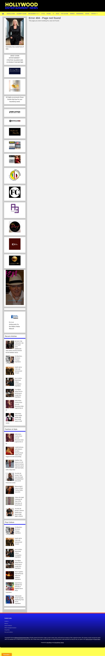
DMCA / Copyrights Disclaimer (10, 627)
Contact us (7, 621)
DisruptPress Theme (59, 642)
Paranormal (80, 13)
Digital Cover (11, 13)
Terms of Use (89, 639)
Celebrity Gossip (21, 13)
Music (57, 13)
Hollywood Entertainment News (21, 637)
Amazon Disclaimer (8, 625)
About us (6, 623)
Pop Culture (64, 13)
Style (43, 13)
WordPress (49, 642)
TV (53, 13)
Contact (93, 13)
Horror (72, 13)
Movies (49, 13)
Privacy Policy (7, 629)
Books (87, 13)
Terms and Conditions (9, 632)
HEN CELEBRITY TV (33, 13)
